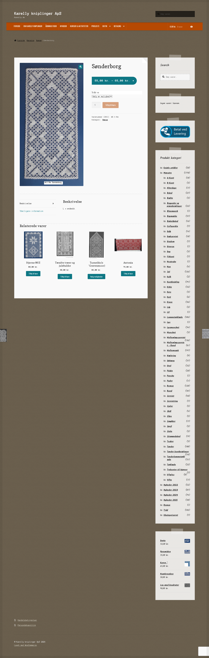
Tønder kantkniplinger (178, 451)
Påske (170, 370)
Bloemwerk (172, 211)
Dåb (169, 231)
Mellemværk (173, 350)
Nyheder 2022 (171, 485)
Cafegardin (172, 226)
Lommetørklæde (175, 317)
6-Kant (170, 178)
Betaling (117, 26)
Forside (17, 26)
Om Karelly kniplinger (32, 26)
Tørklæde (171, 464)
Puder (170, 381)
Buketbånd (172, 221)
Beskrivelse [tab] (26, 203)
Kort (169, 297)
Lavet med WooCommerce (25, 645)
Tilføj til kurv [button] (33, 273)
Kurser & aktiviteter (79, 26)
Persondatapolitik (27, 625)
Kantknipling (173, 282)
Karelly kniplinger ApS (37, 13)
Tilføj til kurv (110, 105)
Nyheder (63, 26)
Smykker (171, 421)
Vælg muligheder (96, 276)
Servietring (172, 401)
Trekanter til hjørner (177, 469)
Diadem (170, 241)
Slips (169, 416)
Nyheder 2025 (170, 500)
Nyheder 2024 (171, 495)
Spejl (169, 426)
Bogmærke (172, 216)
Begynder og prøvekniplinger (174, 205)
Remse (39, 40)
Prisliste (95, 26)
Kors (169, 292)
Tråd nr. (96, 93)
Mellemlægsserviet (176, 337)
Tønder (170, 446)
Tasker (170, 441)
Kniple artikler (171, 168)
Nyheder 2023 (171, 490)
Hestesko (171, 261)
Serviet (170, 396)
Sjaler (170, 406)
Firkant (170, 256)
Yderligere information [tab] (31, 211)
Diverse (170, 246)
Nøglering (171, 355)
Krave (169, 302)
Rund (169, 391)
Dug (168, 251)
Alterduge (171, 188)
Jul (168, 271)
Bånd (169, 193)
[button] (80, 67)
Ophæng (171, 360)
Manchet (171, 332)
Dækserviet (172, 236)
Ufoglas (170, 474)
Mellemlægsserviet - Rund (175, 344)
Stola (169, 431)
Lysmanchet (173, 327)
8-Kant (170, 183)
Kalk (169, 276)
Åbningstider (51, 26)
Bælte (170, 198)
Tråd (166, 510)
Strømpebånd (173, 436)
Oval (169, 365)
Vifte (169, 480)
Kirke (169, 287)
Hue (169, 266)
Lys (168, 322)
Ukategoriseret (171, 515)
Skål (169, 411)
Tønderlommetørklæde (176, 458)
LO (168, 312)
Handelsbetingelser (27, 620)
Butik (105, 26)
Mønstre (30, 40)
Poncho (170, 376)
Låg (168, 307)
